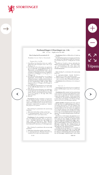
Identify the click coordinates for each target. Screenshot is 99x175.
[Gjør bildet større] (92, 28)
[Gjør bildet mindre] (92, 42)
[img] (23, 9)
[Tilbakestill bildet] (92, 57)
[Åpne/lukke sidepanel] (6, 29)
